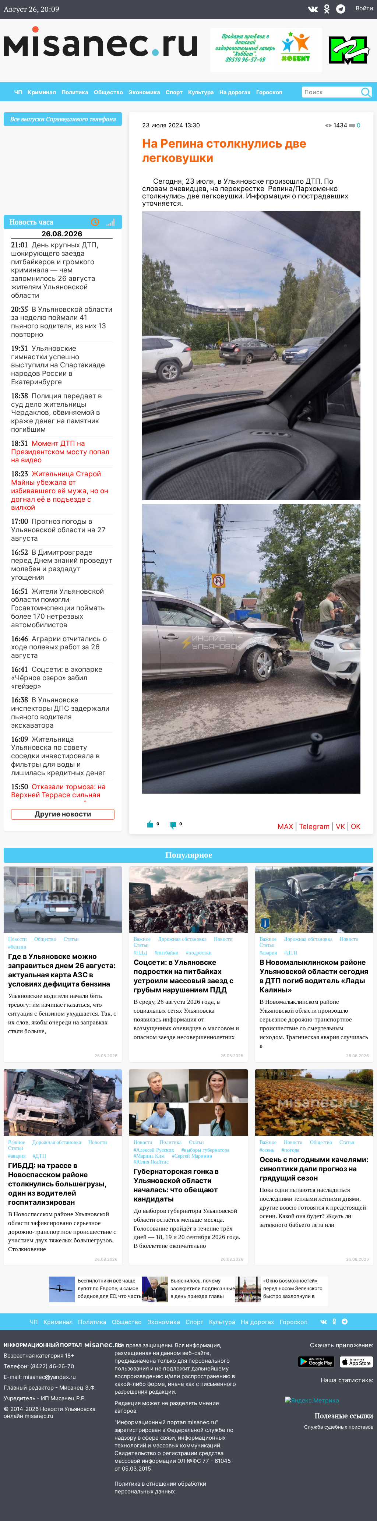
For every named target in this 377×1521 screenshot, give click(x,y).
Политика (74, 92)
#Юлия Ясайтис (151, 1162)
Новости (17, 939)
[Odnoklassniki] (327, 10)
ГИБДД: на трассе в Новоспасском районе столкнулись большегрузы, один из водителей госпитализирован (57, 1184)
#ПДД (140, 953)
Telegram (314, 826)
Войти (364, 8)
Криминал (42, 92)
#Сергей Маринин (192, 1156)
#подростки (199, 953)
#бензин (17, 947)
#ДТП (290, 953)
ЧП (18, 92)
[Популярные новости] (110, 222)
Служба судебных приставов (338, 1427)
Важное (142, 939)
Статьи (71, 939)
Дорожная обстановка (182, 939)
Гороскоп (269, 92)
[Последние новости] (95, 222)
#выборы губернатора (205, 1150)
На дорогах (235, 92)
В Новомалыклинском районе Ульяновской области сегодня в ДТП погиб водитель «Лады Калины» (314, 976)
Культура (201, 92)
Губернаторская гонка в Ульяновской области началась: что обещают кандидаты (176, 1185)
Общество (108, 92)
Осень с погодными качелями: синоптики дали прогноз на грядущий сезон (314, 1168)
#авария (268, 953)
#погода (290, 1150)
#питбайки (167, 953)
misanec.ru (39, 1415)
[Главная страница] (105, 37)
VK (340, 826)
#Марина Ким (149, 1156)
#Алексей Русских (154, 1150)
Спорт (174, 92)
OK (355, 826)
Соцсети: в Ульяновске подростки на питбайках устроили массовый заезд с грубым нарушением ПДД (183, 976)
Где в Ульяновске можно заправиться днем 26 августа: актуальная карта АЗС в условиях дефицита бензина (62, 970)
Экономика (144, 92)
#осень (267, 1150)
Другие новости (63, 814)
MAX (285, 826)
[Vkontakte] (313, 10)
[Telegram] (340, 10)
